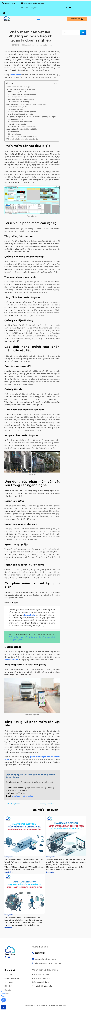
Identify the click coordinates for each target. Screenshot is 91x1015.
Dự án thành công (11, 978)
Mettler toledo (16, 134)
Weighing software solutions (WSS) (24, 136)
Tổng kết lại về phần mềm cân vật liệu (22, 139)
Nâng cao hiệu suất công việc (22, 114)
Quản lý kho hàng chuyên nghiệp (23, 94)
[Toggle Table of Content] (53, 83)
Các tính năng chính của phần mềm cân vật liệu (26, 104)
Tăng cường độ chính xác (19, 92)
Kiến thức (8, 986)
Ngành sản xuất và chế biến (21, 121)
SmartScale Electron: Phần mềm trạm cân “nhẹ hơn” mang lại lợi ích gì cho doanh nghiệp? (23, 862)
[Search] (83, 32)
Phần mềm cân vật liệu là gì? (18, 87)
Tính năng (8, 982)
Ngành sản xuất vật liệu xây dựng (23, 126)
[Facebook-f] (66, 7)
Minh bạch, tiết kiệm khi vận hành (23, 111)
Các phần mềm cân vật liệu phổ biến (22, 129)
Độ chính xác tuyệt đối (18, 107)
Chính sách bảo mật (40, 974)
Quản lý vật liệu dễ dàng (20, 102)
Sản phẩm (8, 974)
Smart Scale (15, 75)
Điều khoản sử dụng (40, 982)
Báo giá (7, 990)
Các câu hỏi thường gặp (42, 986)
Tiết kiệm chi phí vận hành (21, 97)
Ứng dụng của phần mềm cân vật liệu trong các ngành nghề (31, 117)
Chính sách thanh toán (41, 978)
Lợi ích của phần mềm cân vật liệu (21, 89)
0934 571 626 (9, 3)
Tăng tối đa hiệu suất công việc (22, 99)
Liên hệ (7, 994)
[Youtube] (69, 7)
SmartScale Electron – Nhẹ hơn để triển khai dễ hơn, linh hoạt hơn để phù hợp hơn (23, 918)
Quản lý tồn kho (17, 109)
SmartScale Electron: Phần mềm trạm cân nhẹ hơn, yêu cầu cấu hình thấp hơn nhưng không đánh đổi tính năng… (66, 862)
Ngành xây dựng (17, 119)
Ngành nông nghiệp (18, 124)
